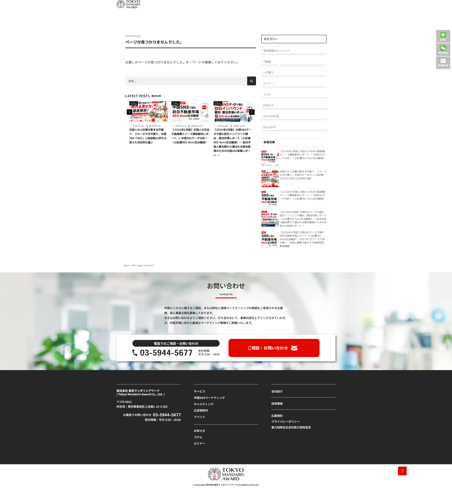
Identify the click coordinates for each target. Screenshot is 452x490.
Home (127, 265)
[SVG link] (128, 4)
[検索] (251, 81)
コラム (141, 103)
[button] (252, 112)
